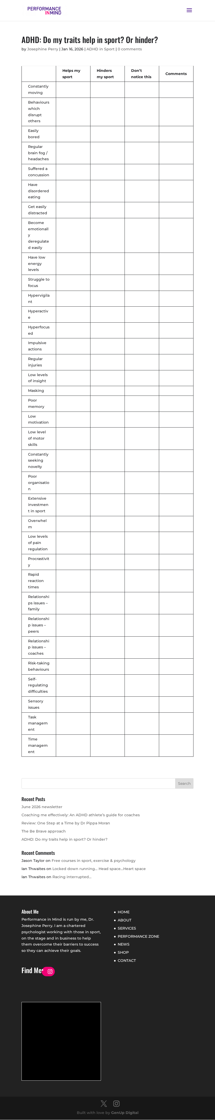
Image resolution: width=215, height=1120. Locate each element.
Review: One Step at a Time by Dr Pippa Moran (66, 823)
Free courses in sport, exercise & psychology (94, 860)
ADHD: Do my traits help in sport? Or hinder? (65, 839)
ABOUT (124, 920)
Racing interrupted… (72, 876)
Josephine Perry (42, 49)
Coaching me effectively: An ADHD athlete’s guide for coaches (81, 815)
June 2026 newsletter (42, 806)
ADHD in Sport (101, 49)
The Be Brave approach (44, 831)
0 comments (130, 49)
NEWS (124, 944)
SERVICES (127, 928)
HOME (124, 912)
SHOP (123, 952)
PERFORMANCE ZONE (138, 936)
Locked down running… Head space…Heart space (99, 868)
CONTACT (127, 960)
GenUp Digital (124, 1112)
